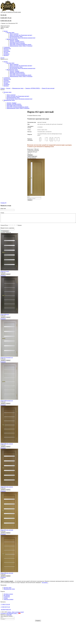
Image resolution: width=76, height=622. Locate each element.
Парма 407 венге (5, 271)
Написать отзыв (37, 115)
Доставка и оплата (8, 594)
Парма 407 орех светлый (7, 530)
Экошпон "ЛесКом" (15, 40)
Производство (7, 48)
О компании (7, 47)
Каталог (6, 31)
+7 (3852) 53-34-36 (5, 604)
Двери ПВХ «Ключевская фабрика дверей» (20, 44)
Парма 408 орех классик (7, 443)
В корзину (30, 154)
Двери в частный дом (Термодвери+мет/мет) (21, 35)
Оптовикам (6, 53)
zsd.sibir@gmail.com (6, 609)
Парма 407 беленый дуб (7, 357)
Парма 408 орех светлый (7, 573)
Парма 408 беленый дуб (7, 400)
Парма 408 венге (5, 314)
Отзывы (6, 598)
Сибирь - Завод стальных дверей (15, 612)
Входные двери (10, 32)
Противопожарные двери (16, 36)
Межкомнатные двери (12, 39)
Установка (6, 49)
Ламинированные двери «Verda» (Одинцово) (21, 45)
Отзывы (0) (3, 202)
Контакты (6, 55)
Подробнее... (45, 582)
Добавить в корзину (5, 274)
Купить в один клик (32, 156)
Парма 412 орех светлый (48, 88)
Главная (3, 88)
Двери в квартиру (14, 33)
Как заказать (7, 595)
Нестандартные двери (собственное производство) (22, 37)
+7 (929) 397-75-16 (5, 607)
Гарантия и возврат (8, 599)
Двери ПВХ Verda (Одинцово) (17, 43)
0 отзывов (29, 115)
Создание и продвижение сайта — (9, 613)
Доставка (6, 52)
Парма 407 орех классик (7, 486)
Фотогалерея (7, 51)
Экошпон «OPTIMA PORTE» (17, 41)
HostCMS (9, 614)
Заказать (30, 200)
